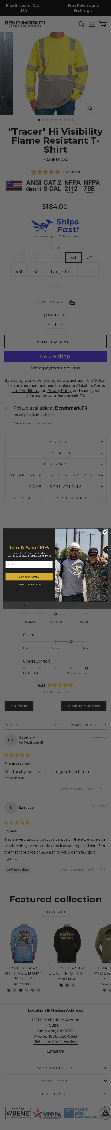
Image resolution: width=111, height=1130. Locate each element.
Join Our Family (29, 576)
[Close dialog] (104, 532)
